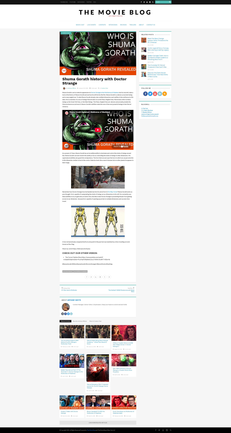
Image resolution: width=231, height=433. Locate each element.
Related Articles (65, 321)
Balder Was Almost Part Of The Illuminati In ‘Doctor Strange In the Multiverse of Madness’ (72, 371)
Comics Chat (66, 33)
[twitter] (91, 277)
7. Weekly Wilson (146, 112)
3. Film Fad (144, 108)
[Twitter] (158, 430)
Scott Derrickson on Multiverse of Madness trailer (123, 412)
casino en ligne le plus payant (150, 114)
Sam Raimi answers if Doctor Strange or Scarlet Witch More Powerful (122, 370)
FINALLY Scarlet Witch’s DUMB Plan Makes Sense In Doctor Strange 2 (123, 344)
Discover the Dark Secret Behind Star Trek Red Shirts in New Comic (158, 74)
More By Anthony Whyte (80, 321)
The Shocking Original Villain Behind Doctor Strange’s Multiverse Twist (70, 342)
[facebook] (87, 277)
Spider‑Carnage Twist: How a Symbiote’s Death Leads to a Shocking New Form (158, 57)
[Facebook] (154, 430)
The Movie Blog (115, 12)
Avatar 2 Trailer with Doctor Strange (69, 412)
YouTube (73, 2)
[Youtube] (162, 430)
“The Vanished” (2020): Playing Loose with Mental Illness (121, 290)
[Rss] (169, 430)
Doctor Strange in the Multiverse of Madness (105, 92)
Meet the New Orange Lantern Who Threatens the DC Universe (158, 40)
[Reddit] (166, 430)
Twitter (89, 2)
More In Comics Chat (95, 321)
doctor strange (67, 271)
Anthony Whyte (72, 88)
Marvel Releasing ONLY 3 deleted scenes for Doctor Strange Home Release (97, 386)
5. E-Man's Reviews (147, 110)
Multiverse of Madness (80, 271)
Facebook (64, 2)
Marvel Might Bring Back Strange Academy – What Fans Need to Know (97, 342)
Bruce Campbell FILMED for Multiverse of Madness (96, 412)
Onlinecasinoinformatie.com (149, 116)
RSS (94, 2)
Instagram (81, 2)
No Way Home (112, 192)
